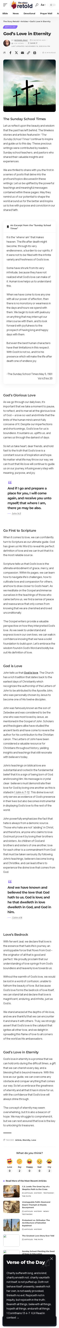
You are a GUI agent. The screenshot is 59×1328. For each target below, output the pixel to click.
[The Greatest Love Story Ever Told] (11, 1240)
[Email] (22, 52)
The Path (26, 1196)
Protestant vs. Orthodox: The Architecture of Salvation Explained (36, 1223)
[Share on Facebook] (10, 52)
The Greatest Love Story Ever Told (38, 1236)
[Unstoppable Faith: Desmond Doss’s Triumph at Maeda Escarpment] (11, 1207)
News (46, 1211)
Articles (10, 27)
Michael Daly (21, 40)
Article (18, 1140)
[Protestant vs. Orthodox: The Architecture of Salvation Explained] (11, 1225)
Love (33, 1140)
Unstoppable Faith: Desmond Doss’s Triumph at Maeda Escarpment (36, 1205)
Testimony (48, 1193)
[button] (6, 5)
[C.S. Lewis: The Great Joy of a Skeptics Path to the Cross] (11, 1191)
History (38, 1193)
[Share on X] (16, 52)
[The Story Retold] (21, 5)
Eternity (26, 1140)
